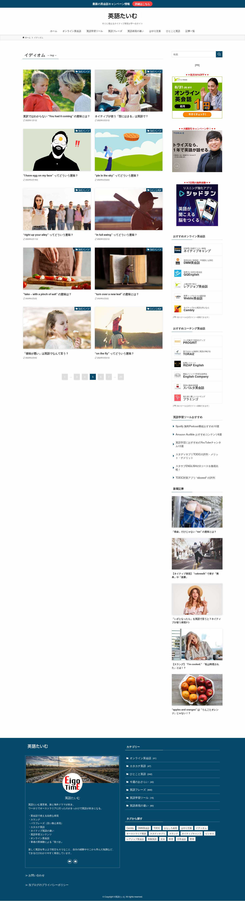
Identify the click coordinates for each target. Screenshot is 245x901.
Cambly (130, 828)
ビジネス (209, 833)
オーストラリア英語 (136, 833)
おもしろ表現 (170, 828)
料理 (171, 839)
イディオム (201, 828)
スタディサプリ (157, 833)
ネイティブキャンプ (191, 833)
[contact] (75, 861)
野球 (192, 839)
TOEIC (157, 828)
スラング (173, 833)
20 (121, 376)
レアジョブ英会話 (135, 839)
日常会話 (181, 839)
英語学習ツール (142, 797)
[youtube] (70, 861)
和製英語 (152, 839)
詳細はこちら (142, 4)
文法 (162, 839)
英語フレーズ (141, 789)
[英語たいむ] (122, 16)
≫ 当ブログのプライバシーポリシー (46, 885)
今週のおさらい (142, 782)
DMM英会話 (144, 828)
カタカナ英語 (140, 766)
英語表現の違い (142, 805)
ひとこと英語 (141, 774)
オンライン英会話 (143, 758)
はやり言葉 (186, 828)
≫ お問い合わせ (34, 875)
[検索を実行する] (219, 54)
